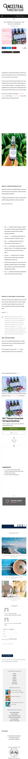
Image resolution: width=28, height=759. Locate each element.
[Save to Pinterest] (14, 48)
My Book (14, 680)
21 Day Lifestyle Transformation (14, 736)
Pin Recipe (14, 433)
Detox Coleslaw (14, 714)
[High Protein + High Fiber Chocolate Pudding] (14, 567)
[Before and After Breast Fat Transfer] (14, 589)
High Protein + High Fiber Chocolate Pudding (14, 577)
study (7, 227)
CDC (7, 312)
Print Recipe (16, 52)
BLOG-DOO (18, 758)
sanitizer (18, 349)
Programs (14, 678)
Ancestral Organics (16, 95)
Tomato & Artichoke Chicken (15, 717)
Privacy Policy (14, 683)
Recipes (14, 673)
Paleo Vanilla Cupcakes (14, 712)
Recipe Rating (5, 639)
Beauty (14, 677)
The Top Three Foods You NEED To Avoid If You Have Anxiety (14, 555)
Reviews (14, 675)
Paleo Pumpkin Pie (16, 696)
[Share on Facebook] (4, 48)
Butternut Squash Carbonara (14, 715)
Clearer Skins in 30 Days (14, 737)
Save (16, 525)
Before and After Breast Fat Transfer (14, 598)
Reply (15, 613)
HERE (18, 373)
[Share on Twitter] (9, 48)
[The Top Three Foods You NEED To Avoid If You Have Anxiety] (14, 545)
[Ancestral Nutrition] (14, 7)
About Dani (14, 682)
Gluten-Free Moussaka (14, 720)
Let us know (13, 502)
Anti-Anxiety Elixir (14, 719)
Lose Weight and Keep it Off (14, 739)
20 (17, 326)
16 (16, 326)
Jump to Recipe (7, 52)
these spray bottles (15, 395)
